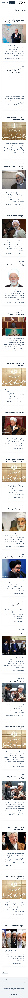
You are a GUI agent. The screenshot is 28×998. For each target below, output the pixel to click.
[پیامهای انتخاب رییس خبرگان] (14, 692)
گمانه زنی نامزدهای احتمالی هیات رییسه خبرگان (15, 877)
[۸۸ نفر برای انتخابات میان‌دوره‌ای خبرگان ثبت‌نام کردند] (14, 131)
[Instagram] (14, 994)
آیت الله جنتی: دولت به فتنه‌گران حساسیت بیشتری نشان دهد (15, 509)
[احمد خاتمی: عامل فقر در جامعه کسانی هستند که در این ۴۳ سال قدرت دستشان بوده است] (14, 84)
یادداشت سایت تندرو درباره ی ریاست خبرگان (14, 926)
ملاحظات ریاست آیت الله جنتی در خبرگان (15, 633)
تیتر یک (23, 310)
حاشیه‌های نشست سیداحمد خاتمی (14, 557)
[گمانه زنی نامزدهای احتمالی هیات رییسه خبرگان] (14, 889)
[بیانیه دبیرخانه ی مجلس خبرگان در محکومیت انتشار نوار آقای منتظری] (14, 472)
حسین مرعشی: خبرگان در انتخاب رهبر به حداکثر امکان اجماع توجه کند (14, 21)
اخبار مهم (22, 456)
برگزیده (23, 261)
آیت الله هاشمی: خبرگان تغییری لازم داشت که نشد (14, 413)
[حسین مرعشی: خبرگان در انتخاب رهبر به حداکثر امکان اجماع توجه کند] (14, 33)
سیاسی (23, 17)
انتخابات (22, 115)
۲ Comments (9, 253)
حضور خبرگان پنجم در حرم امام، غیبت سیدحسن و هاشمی (15, 605)
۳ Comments (8, 58)
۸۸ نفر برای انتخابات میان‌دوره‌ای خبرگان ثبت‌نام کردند (15, 118)
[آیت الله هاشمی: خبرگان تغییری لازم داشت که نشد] (14, 425)
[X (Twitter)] (7, 2)
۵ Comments (8, 204)
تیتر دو (20, 17)
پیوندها (18, 980)
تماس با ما (12, 980)
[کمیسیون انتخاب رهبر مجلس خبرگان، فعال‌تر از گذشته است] (14, 326)
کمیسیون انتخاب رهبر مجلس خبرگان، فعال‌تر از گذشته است (16, 314)
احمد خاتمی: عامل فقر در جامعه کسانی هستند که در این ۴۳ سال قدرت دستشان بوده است (15, 70)
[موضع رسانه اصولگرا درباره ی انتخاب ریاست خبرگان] (14, 790)
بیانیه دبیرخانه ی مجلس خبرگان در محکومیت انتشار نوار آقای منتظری (15, 460)
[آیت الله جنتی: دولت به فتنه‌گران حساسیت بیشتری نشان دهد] (14, 521)
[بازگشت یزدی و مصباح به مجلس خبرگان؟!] (14, 228)
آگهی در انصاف (4, 980)
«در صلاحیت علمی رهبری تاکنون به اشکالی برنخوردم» (14, 265)
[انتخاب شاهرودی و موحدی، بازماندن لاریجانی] (14, 739)
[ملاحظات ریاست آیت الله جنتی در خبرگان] (14, 645)
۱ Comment (9, 302)
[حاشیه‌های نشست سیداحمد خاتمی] (14, 568)
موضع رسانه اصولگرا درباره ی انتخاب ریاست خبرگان (14, 778)
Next (5, 972)
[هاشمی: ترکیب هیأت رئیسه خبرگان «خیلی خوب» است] (14, 841)
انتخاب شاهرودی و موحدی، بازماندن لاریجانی (14, 727)
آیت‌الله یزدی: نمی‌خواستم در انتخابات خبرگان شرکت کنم (14, 167)
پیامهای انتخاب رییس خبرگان (16, 681)
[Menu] (3, 2)
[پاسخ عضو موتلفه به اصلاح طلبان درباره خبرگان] (14, 377)
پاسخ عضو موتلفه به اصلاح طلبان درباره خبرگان (15, 364)
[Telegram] (4, 2)
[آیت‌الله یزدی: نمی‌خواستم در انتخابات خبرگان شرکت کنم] (14, 179)
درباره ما (24, 980)
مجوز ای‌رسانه (23, 982)
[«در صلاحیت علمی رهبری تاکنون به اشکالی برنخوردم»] (14, 277)
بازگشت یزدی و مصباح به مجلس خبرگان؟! (15, 216)
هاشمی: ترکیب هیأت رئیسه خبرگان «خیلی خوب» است (14, 828)
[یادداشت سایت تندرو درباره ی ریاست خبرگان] (14, 938)
